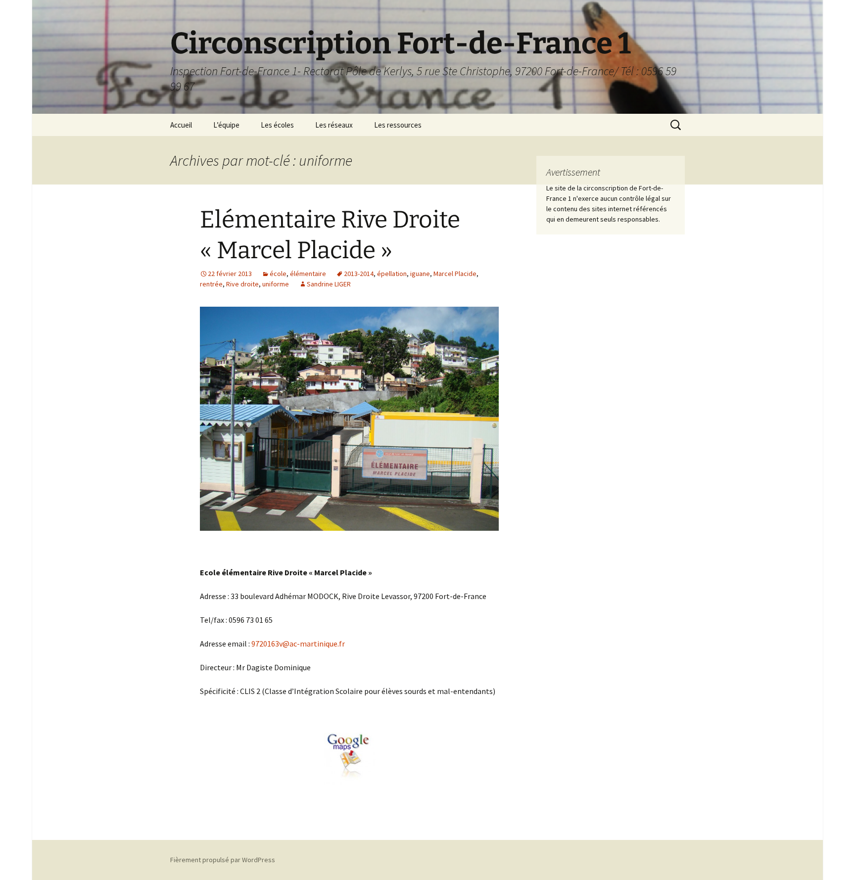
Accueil (181, 125)
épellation (392, 273)
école (278, 273)
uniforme (275, 283)
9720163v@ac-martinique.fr (298, 643)
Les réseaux (334, 125)
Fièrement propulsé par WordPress (222, 859)
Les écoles (277, 125)
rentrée (211, 283)
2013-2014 (359, 273)
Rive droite (242, 283)
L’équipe (226, 125)
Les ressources (398, 125)
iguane (420, 273)
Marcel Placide (454, 273)
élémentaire (308, 273)
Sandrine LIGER (329, 283)
